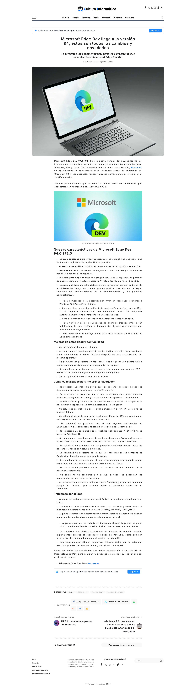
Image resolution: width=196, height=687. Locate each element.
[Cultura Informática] (98, 7)
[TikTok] (158, 7)
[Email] (87, 608)
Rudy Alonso (87, 62)
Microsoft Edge (98, 592)
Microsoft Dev (82, 592)
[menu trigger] (35, 17)
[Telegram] (80, 608)
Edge (70, 592)
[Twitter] (148, 7)
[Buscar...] (162, 17)
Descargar (93, 563)
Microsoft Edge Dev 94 (115, 592)
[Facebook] (145, 7)
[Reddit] (73, 608)
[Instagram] (152, 7)
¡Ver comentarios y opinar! (121, 645)
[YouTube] (155, 7)
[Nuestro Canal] (161, 7)
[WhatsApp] (134, 602)
